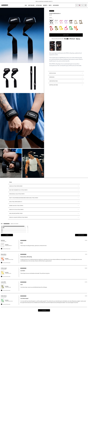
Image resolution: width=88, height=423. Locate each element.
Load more (44, 310)
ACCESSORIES (56, 5)
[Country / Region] (79, 5)
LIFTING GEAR (39, 5)
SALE (26, 5)
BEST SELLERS (31, 5)
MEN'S (50, 5)
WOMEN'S (45, 5)
